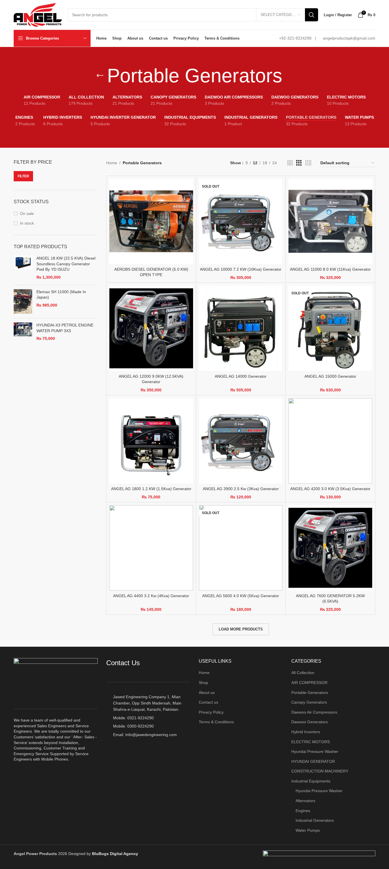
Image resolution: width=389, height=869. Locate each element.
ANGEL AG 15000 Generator (330, 376)
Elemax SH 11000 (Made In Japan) (61, 294)
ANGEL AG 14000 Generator (241, 376)
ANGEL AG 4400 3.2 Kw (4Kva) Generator (151, 595)
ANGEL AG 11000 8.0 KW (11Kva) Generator (330, 269)
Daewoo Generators (309, 722)
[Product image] (151, 221)
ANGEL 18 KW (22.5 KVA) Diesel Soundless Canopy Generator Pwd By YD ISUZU (65, 264)
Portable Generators (309, 692)
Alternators (305, 800)
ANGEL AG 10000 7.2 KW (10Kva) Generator (240, 269)
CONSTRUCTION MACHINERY (319, 771)
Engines (303, 810)
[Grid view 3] (299, 163)
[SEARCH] (311, 14)
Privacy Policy (211, 712)
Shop (203, 682)
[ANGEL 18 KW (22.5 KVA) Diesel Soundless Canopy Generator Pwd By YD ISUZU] (23, 268)
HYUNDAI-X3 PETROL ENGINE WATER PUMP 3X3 (64, 328)
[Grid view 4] (308, 163)
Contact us (208, 702)
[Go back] (100, 75)
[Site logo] (38, 14)
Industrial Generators (315, 820)
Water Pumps (308, 830)
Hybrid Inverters (305, 732)
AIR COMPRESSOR (309, 682)
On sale (27, 213)
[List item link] (148, 718)
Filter (23, 176)
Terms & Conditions (216, 722)
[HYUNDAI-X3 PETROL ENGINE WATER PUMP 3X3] (23, 332)
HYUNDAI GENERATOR (313, 761)
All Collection (302, 672)
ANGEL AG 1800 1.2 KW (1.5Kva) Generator (151, 488)
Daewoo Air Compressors (314, 712)
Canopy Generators (309, 702)
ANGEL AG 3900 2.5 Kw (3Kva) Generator (241, 488)
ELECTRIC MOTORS (310, 741)
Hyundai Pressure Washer (314, 751)
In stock (27, 223)
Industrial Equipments (310, 781)
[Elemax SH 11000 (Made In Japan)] (23, 301)
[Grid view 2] (290, 163)
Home (111, 163)
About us (207, 692)
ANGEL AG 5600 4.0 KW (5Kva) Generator (240, 595)
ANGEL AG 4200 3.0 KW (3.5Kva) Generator (330, 488)
